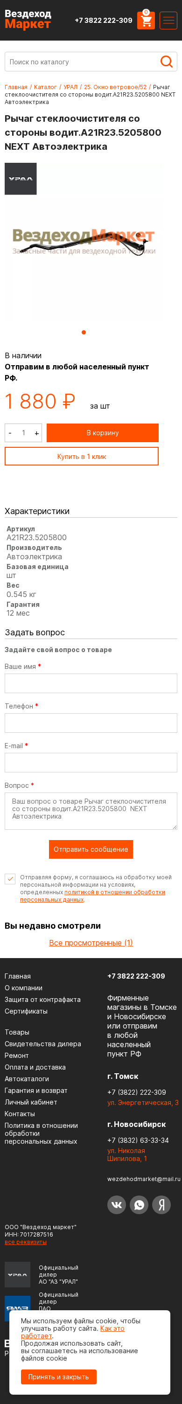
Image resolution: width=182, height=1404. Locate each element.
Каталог (45, 86)
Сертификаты (26, 1011)
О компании (23, 988)
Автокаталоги (27, 1079)
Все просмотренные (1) (91, 942)
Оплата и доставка (35, 1067)
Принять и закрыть (58, 1377)
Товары (17, 1032)
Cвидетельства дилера (43, 1044)
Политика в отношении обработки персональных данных (41, 1133)
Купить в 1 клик (81, 456)
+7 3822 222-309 (104, 20)
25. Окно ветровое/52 (115, 86)
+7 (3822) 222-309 (136, 1092)
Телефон (21, 706)
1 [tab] (84, 332)
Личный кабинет (31, 1102)
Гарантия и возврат (36, 1090)
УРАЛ (70, 86)
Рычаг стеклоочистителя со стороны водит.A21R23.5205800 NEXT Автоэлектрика (90, 94)
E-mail (16, 746)
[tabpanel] (84, 242)
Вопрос (19, 785)
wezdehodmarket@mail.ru (144, 1178)
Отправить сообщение (91, 849)
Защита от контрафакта (43, 999)
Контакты (20, 1114)
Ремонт (17, 1055)
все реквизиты (26, 1241)
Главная (16, 86)
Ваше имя (23, 666)
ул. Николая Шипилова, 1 (127, 1154)
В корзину (103, 433)
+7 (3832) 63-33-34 (138, 1140)
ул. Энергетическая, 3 (143, 1102)
